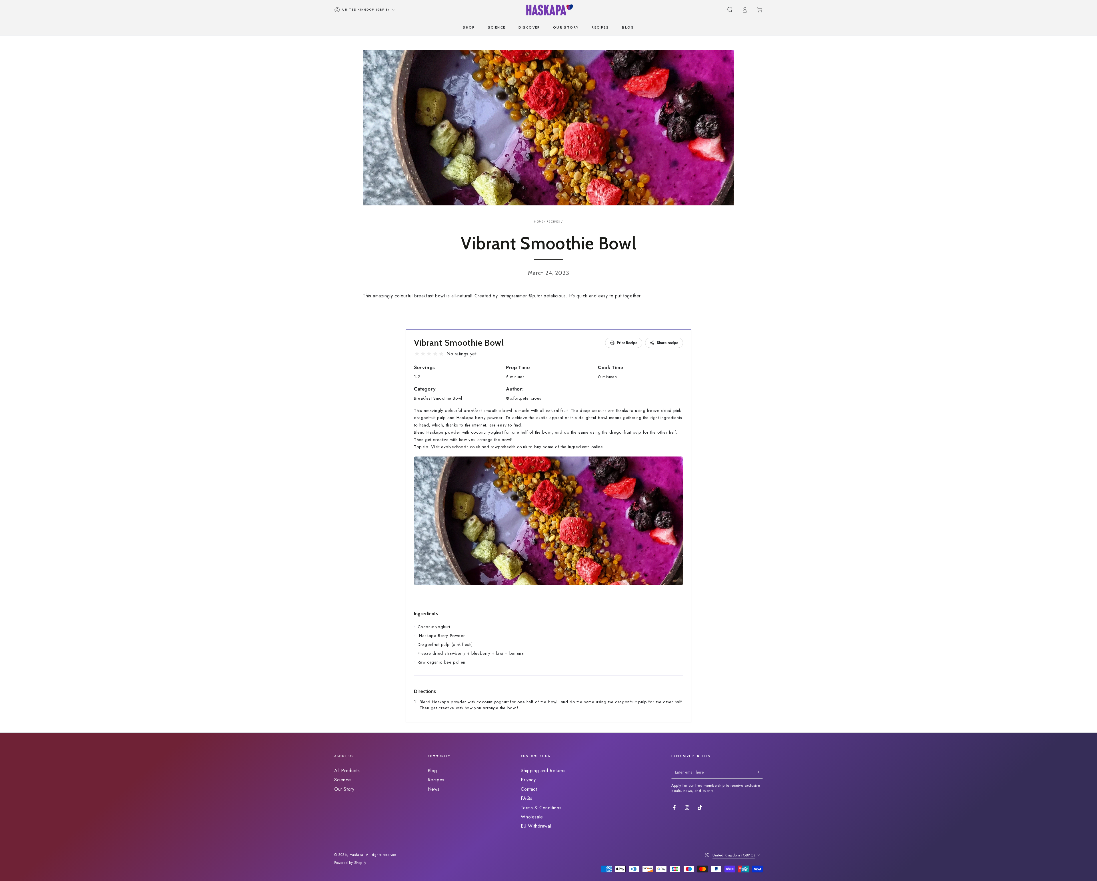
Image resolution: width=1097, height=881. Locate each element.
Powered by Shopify (350, 862)
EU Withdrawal (536, 826)
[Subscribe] (759, 772)
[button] (729, 9)
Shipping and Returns (543, 770)
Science (342, 779)
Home (539, 221)
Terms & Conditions (541, 807)
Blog (432, 770)
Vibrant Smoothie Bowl (459, 342)
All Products (347, 770)
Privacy (528, 779)
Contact (529, 789)
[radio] (417, 354)
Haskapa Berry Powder (442, 635)
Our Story (344, 789)
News (434, 789)
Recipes (553, 221)
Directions (425, 691)
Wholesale (532, 817)
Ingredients (426, 613)
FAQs (526, 798)
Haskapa (356, 854)
